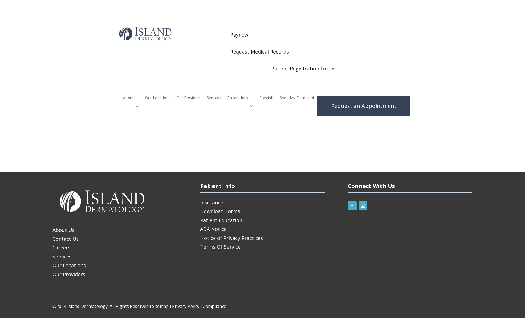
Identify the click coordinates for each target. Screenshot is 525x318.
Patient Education (221, 220)
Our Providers (188, 98)
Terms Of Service (220, 246)
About (128, 98)
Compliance (214, 306)
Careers (61, 247)
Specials (266, 98)
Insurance (211, 202)
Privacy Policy (185, 306)
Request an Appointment (363, 106)
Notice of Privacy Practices (231, 238)
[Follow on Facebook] (352, 205)
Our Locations (157, 98)
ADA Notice (213, 229)
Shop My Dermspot (297, 98)
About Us (63, 230)
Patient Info (237, 98)
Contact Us (65, 238)
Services (214, 98)
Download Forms (220, 211)
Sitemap (160, 306)
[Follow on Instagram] (363, 205)
